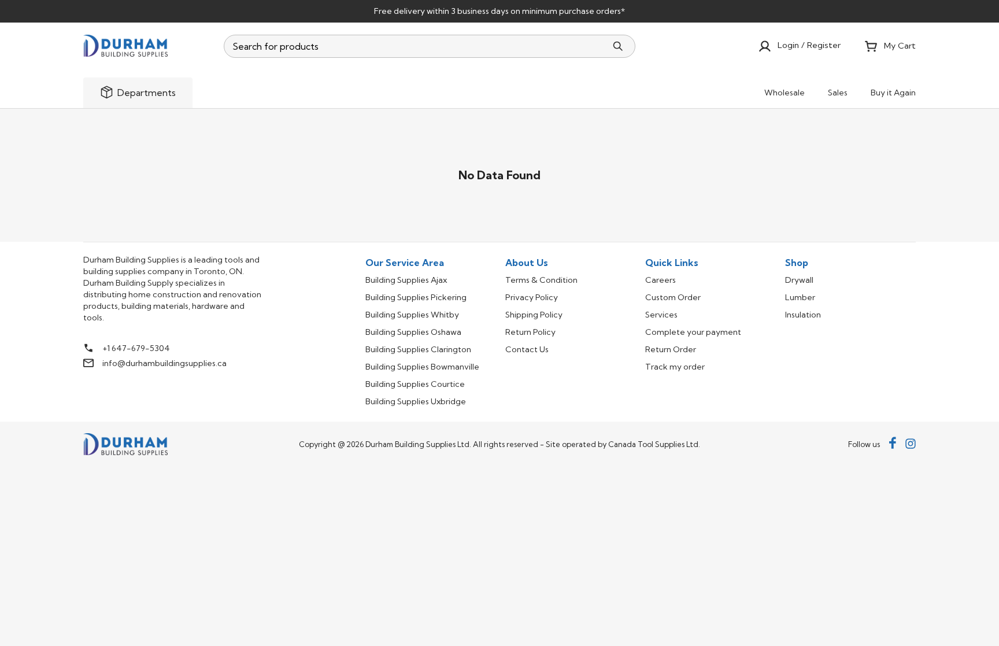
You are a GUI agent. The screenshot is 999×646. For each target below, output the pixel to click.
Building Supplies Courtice (415, 384)
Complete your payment (693, 332)
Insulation (803, 314)
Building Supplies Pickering (416, 297)
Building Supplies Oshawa (413, 332)
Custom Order (673, 297)
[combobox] (416, 46)
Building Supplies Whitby (412, 314)
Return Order (670, 349)
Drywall (799, 280)
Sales (838, 92)
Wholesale (784, 92)
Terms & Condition (541, 280)
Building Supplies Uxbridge (415, 401)
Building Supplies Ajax (406, 280)
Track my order (675, 366)
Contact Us (527, 349)
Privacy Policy (531, 297)
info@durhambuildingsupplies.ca (164, 363)
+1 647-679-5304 (136, 348)
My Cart (900, 45)
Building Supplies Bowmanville (422, 366)
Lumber (800, 297)
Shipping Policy (534, 314)
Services (661, 314)
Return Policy (530, 332)
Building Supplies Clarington (418, 349)
